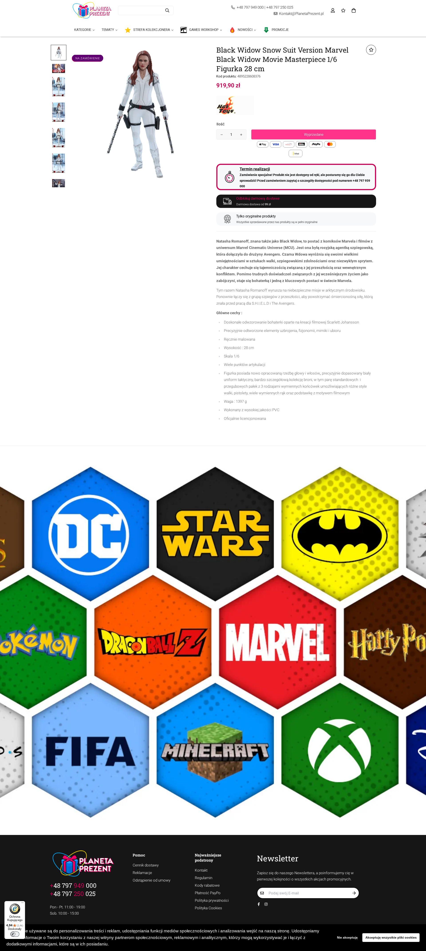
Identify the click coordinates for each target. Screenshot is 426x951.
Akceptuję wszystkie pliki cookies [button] (391, 937)
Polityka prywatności (212, 900)
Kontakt (201, 870)
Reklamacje (142, 872)
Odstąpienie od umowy (151, 880)
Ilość (220, 124)
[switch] (14, 934)
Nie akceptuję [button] (347, 937)
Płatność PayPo (208, 893)
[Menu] (22, 903)
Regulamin (203, 878)
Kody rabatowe (207, 885)
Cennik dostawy (146, 865)
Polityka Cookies (208, 908)
